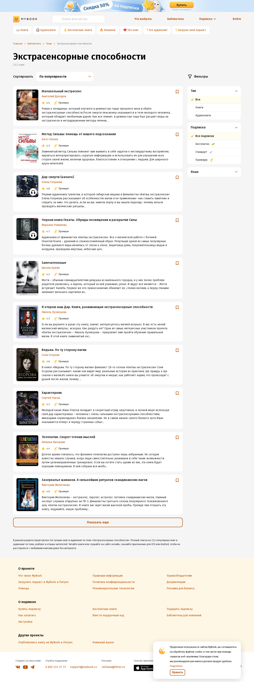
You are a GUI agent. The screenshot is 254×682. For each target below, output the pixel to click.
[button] (214, 91)
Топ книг (133, 30)
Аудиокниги (48, 30)
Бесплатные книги (80, 30)
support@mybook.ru (83, 667)
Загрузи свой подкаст (192, 30)
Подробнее (176, 666)
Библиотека (175, 19)
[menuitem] (214, 102)
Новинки (109, 30)
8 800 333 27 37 (55, 667)
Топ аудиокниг (158, 30)
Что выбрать (143, 19)
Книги (24, 30)
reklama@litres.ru (113, 667)
